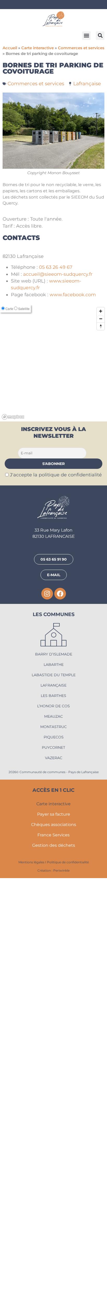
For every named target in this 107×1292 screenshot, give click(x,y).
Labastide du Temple (54, 1088)
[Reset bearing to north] (100, 740)
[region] (53, 777)
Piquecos (54, 1151)
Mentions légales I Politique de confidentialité (53, 1276)
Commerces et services (81, 48)
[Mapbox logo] (13, 831)
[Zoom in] (100, 725)
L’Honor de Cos (53, 1120)
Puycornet (53, 1161)
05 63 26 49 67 (55, 681)
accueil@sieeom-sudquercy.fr (57, 688)
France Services (53, 1248)
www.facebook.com (73, 708)
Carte (9, 722)
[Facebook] (60, 1007)
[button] (86, 35)
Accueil (10, 48)
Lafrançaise (87, 83)
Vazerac (53, 1171)
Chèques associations (53, 1238)
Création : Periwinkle (53, 1284)
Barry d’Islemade (53, 1068)
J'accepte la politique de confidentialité (56, 888)
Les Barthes (53, 1109)
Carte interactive (37, 48)
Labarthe (54, 1078)
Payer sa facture (53, 1228)
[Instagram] (47, 1007)
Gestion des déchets (53, 1259)
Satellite (24, 722)
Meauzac (53, 1130)
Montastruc (53, 1140)
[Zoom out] (100, 732)
